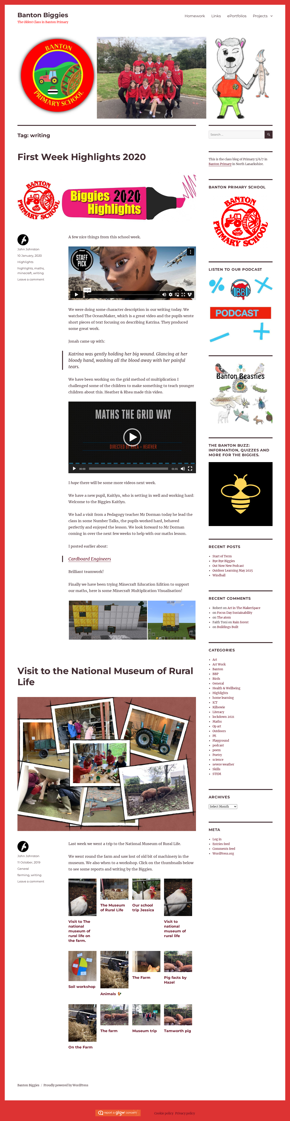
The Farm (141, 977)
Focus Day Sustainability (234, 613)
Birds (216, 679)
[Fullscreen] (190, 468)
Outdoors (219, 731)
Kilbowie (219, 707)
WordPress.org (223, 853)
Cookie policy (163, 1113)
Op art (217, 726)
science (218, 760)
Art (215, 660)
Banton (218, 669)
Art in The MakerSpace (243, 608)
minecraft (24, 273)
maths (39, 268)
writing (38, 273)
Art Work (219, 664)
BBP (215, 674)
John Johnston (28, 249)
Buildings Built (227, 627)
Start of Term (222, 556)
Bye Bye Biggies (224, 561)
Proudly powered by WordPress (66, 1085)
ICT (215, 702)
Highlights (25, 262)
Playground (221, 741)
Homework (195, 16)
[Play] (74, 468)
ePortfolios (236, 16)
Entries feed (221, 844)
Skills (216, 769)
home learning (223, 698)
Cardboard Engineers (89, 559)
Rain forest (241, 622)
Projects (260, 16)
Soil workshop (81, 987)
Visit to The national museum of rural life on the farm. (79, 931)
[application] (132, 437)
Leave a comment (30, 279)
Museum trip (144, 1031)
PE (214, 736)
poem (217, 750)
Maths (217, 722)
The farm (109, 1031)
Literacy (218, 712)
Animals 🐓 (111, 994)
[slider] (128, 469)
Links (216, 16)
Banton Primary (220, 164)
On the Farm (80, 1047)
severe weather (223, 764)
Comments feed (224, 849)
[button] (132, 437)
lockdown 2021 (223, 717)
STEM (217, 774)
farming (23, 875)
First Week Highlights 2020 (81, 156)
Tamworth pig (177, 1031)
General (23, 868)
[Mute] (183, 468)
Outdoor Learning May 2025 (233, 571)
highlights (25, 268)
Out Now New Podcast (228, 566)
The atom (224, 617)
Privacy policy (185, 1113)
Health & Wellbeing (226, 688)
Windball (219, 575)
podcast (218, 745)
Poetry (217, 755)
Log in (217, 839)
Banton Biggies (42, 15)
